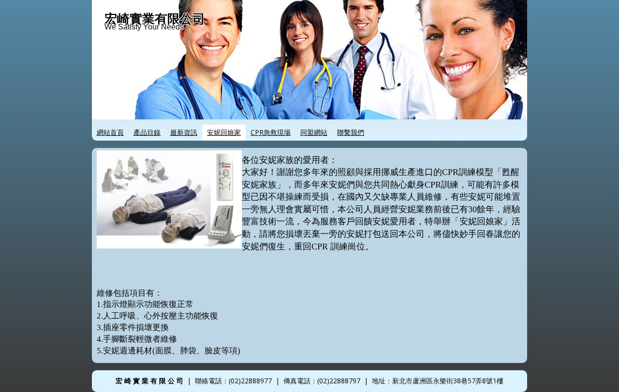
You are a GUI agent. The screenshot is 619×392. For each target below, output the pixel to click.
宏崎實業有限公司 (154, 18)
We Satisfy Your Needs (144, 27)
